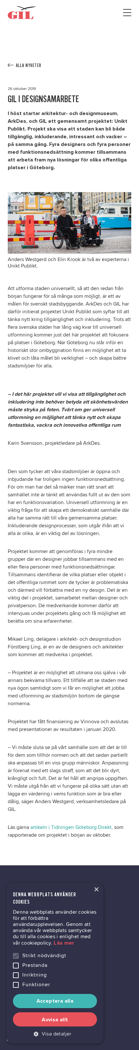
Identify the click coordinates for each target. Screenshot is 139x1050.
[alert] (54, 963)
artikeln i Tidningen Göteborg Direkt (71, 827)
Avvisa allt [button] (55, 1019)
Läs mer (64, 943)
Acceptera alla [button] (55, 1001)
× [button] (96, 889)
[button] (55, 1034)
